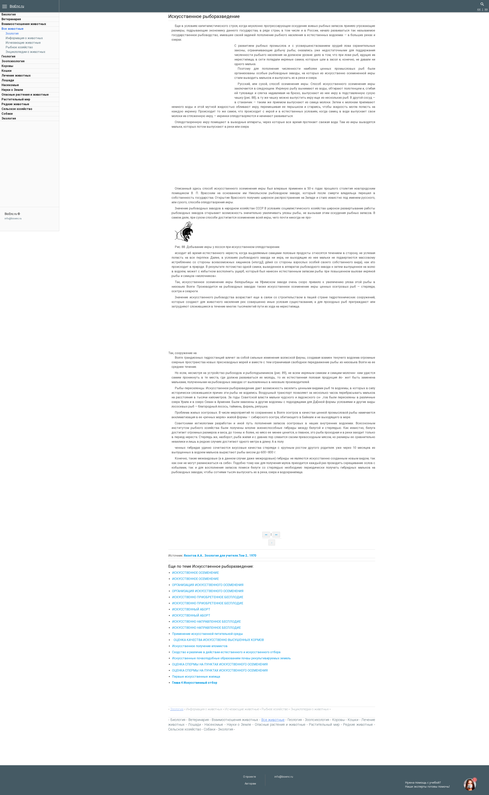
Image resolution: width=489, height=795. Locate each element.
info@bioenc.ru (13, 218)
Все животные (12, 29)
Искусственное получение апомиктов (199, 646)
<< (479, 9)
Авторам (250, 783)
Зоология (12, 33)
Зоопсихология (13, 61)
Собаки (7, 113)
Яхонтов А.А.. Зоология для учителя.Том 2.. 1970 (220, 555)
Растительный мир (16, 99)
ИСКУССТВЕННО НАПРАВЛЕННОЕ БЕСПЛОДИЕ (206, 621)
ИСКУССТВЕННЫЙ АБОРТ (191, 609)
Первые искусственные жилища (196, 676)
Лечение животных (16, 75)
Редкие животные (15, 104)
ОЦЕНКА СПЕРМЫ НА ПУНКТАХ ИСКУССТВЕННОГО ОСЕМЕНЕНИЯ (220, 664)
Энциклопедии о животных (25, 52)
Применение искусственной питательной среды (207, 634)
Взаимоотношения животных (24, 24)
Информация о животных (24, 38)
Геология (8, 56)
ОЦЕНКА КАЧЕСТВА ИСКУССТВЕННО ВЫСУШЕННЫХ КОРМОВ (218, 640)
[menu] (4, 6)
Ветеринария (11, 19)
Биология (9, 14)
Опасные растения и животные (25, 94)
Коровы (7, 66)
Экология (9, 118)
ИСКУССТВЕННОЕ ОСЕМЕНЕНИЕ (195, 573)
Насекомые (10, 85)
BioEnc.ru (17, 6)
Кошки (6, 71)
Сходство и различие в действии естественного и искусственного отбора (226, 652)
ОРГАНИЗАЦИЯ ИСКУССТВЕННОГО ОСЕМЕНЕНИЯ (208, 585)
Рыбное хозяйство (19, 47)
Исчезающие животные (23, 42)
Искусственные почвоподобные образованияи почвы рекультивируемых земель (231, 658)
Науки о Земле (12, 90)
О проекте (249, 776)
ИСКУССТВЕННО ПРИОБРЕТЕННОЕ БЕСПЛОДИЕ (207, 597)
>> (486, 9)
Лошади (8, 80)
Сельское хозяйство (17, 109)
